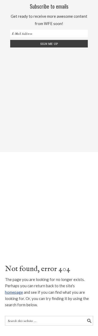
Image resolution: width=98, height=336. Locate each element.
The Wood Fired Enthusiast (49, 202)
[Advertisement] (49, 99)
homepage (14, 292)
